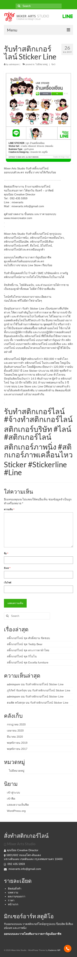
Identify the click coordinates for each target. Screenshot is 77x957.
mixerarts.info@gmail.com (24, 868)
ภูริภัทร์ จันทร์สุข (17, 690)
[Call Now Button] (67, 948)
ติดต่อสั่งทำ (14, 888)
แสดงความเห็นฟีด (18, 804)
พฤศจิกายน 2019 (17, 742)
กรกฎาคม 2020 (16, 724)
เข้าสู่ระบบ (13, 792)
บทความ (13, 892)
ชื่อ (6, 553)
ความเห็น (9, 509)
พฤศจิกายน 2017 (17, 748)
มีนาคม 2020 (15, 736)
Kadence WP (54, 950)
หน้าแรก (13, 904)
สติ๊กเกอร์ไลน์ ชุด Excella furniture (27, 662)
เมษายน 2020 (15, 730)
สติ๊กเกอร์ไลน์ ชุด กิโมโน (22, 656)
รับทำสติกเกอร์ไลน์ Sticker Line (44, 684)
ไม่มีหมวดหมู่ (42, 64)
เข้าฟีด (11, 798)
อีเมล (7, 568)
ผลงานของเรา (16, 896)
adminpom (14, 64)
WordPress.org (16, 810)
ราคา (11, 900)
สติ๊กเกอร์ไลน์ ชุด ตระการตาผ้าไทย (28, 650)
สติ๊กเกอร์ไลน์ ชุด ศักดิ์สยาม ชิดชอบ (28, 638)
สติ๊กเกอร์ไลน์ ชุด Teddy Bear (24, 644)
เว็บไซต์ (7, 582)
